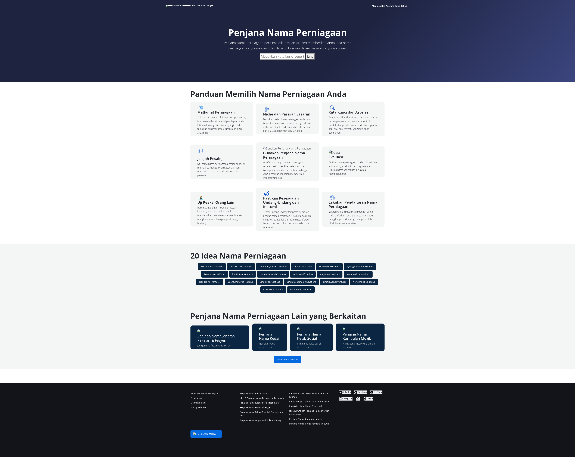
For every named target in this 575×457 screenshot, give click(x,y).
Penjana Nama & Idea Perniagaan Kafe (259, 402)
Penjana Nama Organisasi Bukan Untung (260, 420)
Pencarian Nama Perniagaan (204, 393)
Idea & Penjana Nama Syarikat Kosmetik (309, 401)
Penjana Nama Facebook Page (255, 407)
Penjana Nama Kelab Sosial (309, 336)
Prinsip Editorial (198, 407)
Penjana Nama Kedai (269, 336)
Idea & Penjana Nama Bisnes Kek (305, 406)
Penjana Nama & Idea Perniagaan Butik (309, 423)
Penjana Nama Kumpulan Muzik (357, 336)
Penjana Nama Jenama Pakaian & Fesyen (216, 338)
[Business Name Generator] (189, 6)
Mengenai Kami (198, 402)
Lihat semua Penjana (287, 359)
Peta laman (196, 398)
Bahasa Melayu (209, 433)
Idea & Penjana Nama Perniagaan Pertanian (262, 398)
